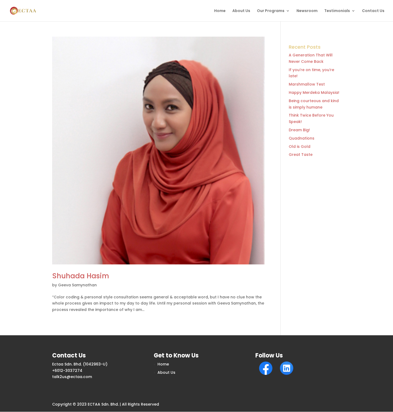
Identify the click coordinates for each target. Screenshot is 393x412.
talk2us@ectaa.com (72, 376)
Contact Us (373, 11)
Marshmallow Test (307, 84)
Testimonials (337, 11)
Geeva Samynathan (77, 285)
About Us (241, 11)
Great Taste (301, 154)
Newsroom (307, 11)
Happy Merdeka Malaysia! (314, 92)
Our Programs (270, 11)
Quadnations (301, 138)
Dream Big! (299, 130)
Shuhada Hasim (80, 276)
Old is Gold (299, 146)
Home (220, 11)
